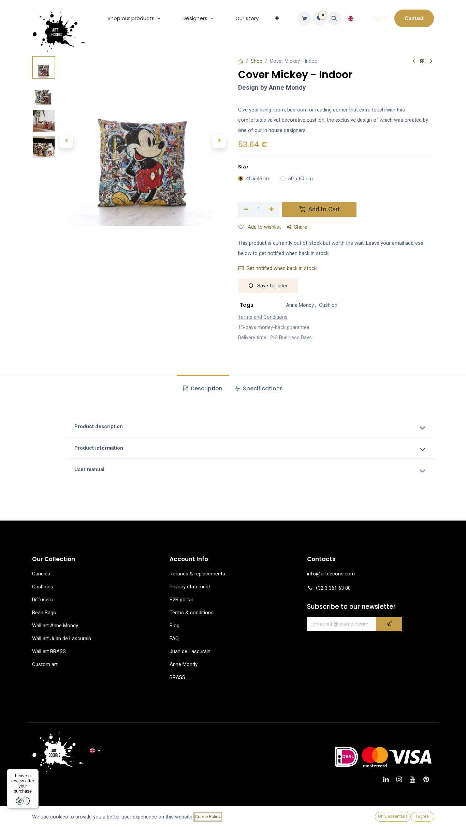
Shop (256, 61)
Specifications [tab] (262, 388)
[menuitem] (134, 18)
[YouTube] (415, 779)
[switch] (23, 801)
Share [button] (300, 227)
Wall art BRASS (49, 651)
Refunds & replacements (197, 574)
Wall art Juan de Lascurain (61, 638)
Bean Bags (44, 613)
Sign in (380, 18)
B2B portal (181, 600)
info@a (315, 574)
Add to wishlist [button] (263, 227)
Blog (174, 625)
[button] (334, 18)
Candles (41, 574)
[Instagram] (401, 779)
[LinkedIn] (388, 779)
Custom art (45, 664)
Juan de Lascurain (190, 651)
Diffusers (42, 600)
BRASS (177, 677)
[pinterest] (428, 779)
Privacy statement (190, 587)
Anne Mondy (184, 664)
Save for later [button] (272, 286)
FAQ (174, 638)
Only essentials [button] (393, 816)
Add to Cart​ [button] (323, 209)
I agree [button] (422, 816)
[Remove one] (245, 209)
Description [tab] (205, 388)
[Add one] (271, 209)
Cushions (42, 587)
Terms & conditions (192, 613)
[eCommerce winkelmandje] (304, 18)
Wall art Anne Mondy (55, 625)
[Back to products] (422, 61)
